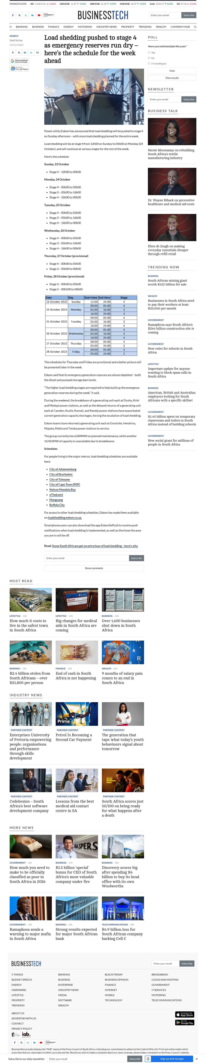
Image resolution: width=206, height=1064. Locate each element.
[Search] (195, 26)
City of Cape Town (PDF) (64, 484)
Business (38, 26)
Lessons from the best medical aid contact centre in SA (75, 806)
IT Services (159, 989)
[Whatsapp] (26, 15)
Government (18, 862)
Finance (53, 26)
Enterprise (65, 984)
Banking (22, 26)
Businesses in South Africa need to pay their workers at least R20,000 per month (171, 304)
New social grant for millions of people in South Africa (170, 442)
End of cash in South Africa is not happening (76, 675)
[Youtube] (39, 15)
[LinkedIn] (32, 15)
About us (18, 1013)
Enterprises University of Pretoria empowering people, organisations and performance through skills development (30, 746)
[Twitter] (19, 15)
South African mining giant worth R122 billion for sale (167, 282)
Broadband (160, 974)
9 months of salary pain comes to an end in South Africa (122, 678)
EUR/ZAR (125, 3)
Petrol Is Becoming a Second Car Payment (74, 737)
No (153, 57)
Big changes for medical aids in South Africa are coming (76, 625)
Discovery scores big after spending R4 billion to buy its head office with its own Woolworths (120, 876)
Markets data (18, 3)
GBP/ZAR (95, 3)
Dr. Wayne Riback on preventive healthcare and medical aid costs (171, 202)
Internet (111, 989)
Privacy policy (22, 1028)
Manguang (56, 499)
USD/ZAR (65, 3)
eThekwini (56, 494)
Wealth (161, 26)
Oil (178, 3)
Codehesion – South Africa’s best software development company (29, 806)
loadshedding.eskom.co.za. (65, 517)
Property (127, 26)
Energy (69, 26)
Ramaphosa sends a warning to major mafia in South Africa (30, 934)
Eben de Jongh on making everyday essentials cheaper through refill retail (168, 250)
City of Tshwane (59, 479)
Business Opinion (116, 979)
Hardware (19, 989)
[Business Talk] (49, 15)
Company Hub (180, 26)
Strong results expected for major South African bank (77, 934)
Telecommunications (115, 924)
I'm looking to (158, 63)
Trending (145, 26)
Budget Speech (22, 979)
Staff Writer (16, 40)
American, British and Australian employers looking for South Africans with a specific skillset (172, 396)
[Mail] (37, 52)
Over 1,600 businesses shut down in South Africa (121, 625)
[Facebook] (13, 15)
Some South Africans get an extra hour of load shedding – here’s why (95, 546)
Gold (152, 3)
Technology (113, 1000)
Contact (18, 1023)
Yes (153, 52)
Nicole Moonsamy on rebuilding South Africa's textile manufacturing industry (171, 154)
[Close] (197, 1058)
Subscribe (188, 15)
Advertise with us (24, 1018)
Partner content (21, 730)
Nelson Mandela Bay (62, 489)
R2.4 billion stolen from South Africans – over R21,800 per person (30, 678)
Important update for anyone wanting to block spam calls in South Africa (169, 372)
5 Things (17, 974)
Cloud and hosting (165, 979)
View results (172, 77)
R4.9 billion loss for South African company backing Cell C (122, 934)
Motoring (85, 26)
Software (65, 1000)
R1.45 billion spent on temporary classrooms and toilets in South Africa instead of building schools (172, 420)
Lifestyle (15, 616)
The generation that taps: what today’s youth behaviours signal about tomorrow (123, 742)
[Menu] (11, 26)
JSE (32, 3)
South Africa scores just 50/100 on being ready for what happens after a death (123, 808)
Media (62, 994)
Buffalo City (57, 505)
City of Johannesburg (62, 469)
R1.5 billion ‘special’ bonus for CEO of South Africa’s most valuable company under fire (76, 874)
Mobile (110, 994)
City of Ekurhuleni (61, 474)
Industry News (106, 26)
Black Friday (114, 974)
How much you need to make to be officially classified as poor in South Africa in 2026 (30, 874)
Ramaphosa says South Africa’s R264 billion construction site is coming (171, 328)
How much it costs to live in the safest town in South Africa (29, 625)
